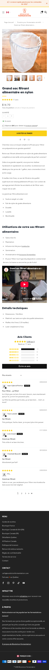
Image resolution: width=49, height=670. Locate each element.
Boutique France (8, 526)
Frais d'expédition (8, 108)
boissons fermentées (27, 255)
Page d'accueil (9, 22)
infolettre (23, 596)
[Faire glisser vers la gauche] (5, 78)
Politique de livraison (10, 545)
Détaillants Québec (9, 537)
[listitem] (24, 3)
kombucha (25, 246)
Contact (5, 561)
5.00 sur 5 (31, 342)
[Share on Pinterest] (24, 139)
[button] (7, 100)
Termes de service (9, 557)
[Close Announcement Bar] (46, 3)
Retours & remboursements (12, 549)
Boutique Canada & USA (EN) (13, 530)
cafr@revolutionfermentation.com (15, 573)
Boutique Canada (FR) (10, 533)
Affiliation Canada (9, 541)
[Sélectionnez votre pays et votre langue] (8, 12)
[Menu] (3, 12)
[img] (7, 382)
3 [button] (25, 493)
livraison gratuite (31, 126)
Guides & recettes (9, 522)
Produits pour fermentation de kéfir (29, 22)
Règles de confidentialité (11, 553)
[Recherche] (45, 12)
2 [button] (21, 493)
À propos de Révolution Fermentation (16, 644)
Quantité (5, 112)
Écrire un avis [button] (24, 366)
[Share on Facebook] (20, 139)
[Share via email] (28, 139)
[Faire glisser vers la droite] (43, 78)
